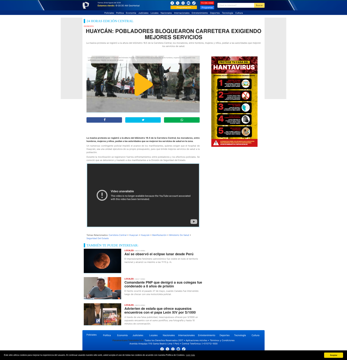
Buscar (259, 5)
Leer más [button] (190, 355)
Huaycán (145, 235)
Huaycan (133, 235)
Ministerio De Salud (179, 235)
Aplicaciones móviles (196, 340)
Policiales (109, 13)
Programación (184, 7)
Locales (154, 13)
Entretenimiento (200, 13)
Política (120, 13)
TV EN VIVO (207, 3)
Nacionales (166, 13)
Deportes (215, 13)
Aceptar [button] (333, 355)
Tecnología (227, 13)
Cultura (239, 13)
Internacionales (181, 13)
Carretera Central (118, 235)
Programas (207, 7)
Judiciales (143, 13)
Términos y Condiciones (222, 340)
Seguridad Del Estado (97, 238)
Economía (131, 13)
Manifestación (159, 235)
